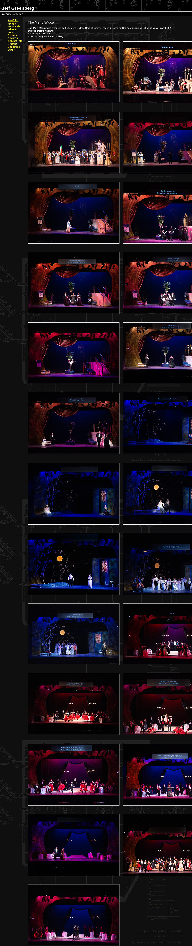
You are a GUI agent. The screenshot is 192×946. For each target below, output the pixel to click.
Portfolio (13, 20)
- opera (12, 32)
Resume (13, 35)
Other (11, 49)
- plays (12, 23)
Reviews (13, 38)
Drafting (12, 44)
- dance (12, 29)
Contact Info (15, 41)
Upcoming (14, 47)
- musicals (14, 26)
